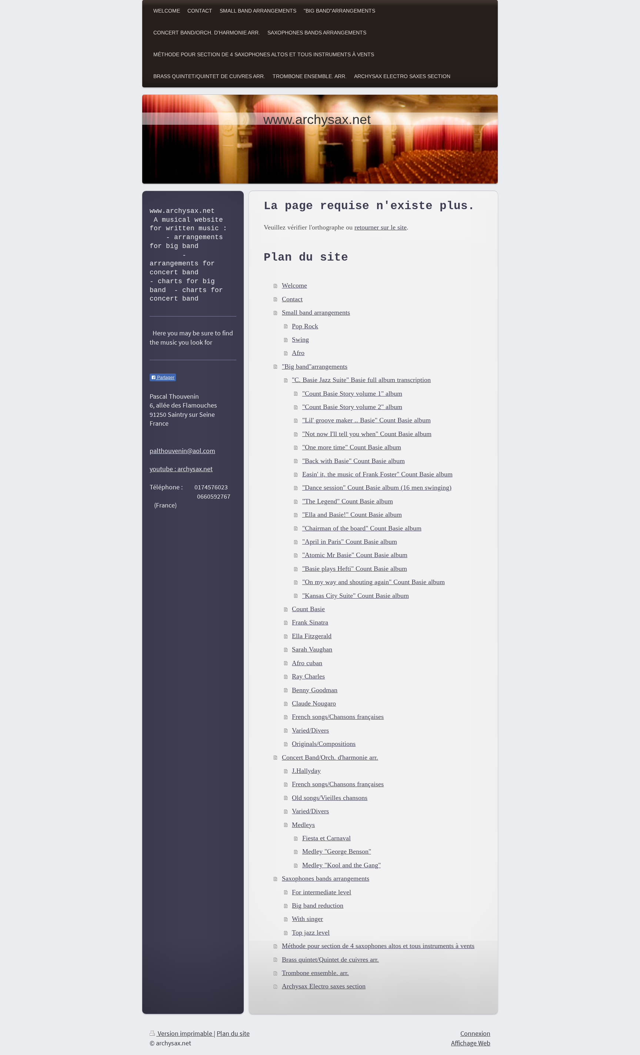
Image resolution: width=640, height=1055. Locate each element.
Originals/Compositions (324, 743)
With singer (307, 918)
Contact (292, 299)
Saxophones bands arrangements (325, 878)
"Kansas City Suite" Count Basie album (355, 595)
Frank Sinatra (310, 622)
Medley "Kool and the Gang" (341, 865)
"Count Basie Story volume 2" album (352, 407)
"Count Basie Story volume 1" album (352, 393)
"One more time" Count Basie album (351, 447)
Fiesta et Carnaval (326, 838)
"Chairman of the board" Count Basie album (361, 528)
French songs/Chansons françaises (338, 716)
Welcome (294, 285)
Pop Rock (305, 326)
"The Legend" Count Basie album (347, 501)
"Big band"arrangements (314, 366)
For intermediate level (321, 892)
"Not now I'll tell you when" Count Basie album (366, 434)
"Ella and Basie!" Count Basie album (352, 514)
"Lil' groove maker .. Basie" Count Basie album (366, 420)
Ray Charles (308, 676)
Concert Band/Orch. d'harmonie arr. (330, 757)
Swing (300, 339)
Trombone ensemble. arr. (315, 973)
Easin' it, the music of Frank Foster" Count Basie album (377, 474)
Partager (165, 377)
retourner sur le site (380, 227)
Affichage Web (470, 1043)
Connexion (475, 1033)
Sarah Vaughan (312, 649)
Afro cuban (307, 663)
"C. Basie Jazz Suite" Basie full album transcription (361, 380)
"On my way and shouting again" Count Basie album (373, 582)
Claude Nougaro (314, 703)
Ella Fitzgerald (311, 636)
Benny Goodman (314, 690)
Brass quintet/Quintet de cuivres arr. (330, 959)
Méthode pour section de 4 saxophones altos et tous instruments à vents (378, 946)
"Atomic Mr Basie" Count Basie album (354, 555)
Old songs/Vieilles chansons (329, 797)
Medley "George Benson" (336, 851)
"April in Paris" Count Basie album (349, 541)
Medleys (303, 824)
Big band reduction (317, 905)
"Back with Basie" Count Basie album (353, 461)
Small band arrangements (316, 312)
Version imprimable (185, 1033)
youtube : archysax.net (181, 469)
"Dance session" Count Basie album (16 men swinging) (376, 487)
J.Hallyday (306, 770)
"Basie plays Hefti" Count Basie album (354, 568)
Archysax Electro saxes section (324, 986)
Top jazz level (311, 932)
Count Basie (308, 609)
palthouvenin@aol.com (182, 450)
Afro (298, 352)
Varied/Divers (310, 730)
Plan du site (233, 1033)
